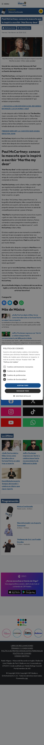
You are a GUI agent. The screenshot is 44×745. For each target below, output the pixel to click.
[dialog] (22, 372)
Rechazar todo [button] (23, 391)
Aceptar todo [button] (22, 385)
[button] (22, 396)
